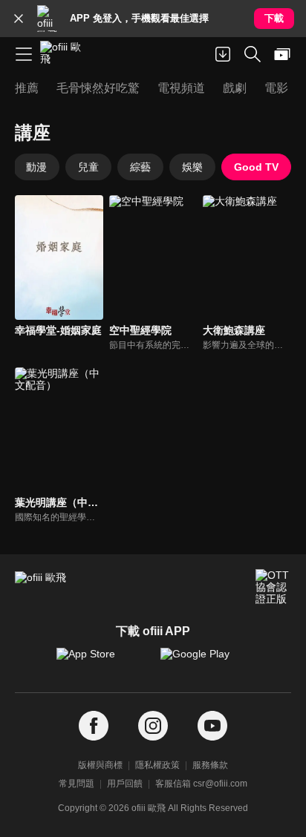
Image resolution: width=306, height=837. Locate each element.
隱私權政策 (157, 765)
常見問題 (76, 783)
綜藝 (140, 167)
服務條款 (210, 765)
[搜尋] (252, 54)
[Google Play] (205, 661)
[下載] (223, 54)
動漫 (36, 167)
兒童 (88, 167)
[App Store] (101, 661)
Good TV (256, 167)
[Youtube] (212, 726)
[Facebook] (93, 726)
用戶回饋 (125, 783)
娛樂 (192, 167)
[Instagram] (153, 726)
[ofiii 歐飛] (65, 54)
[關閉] (18, 18)
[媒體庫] (282, 54)
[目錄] (24, 54)
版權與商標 (100, 765)
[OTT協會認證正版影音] (273, 587)
